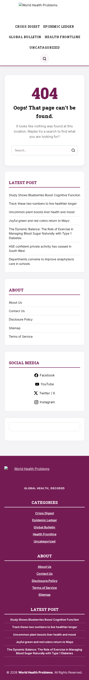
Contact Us (17, 311)
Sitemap (15, 328)
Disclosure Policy (21, 319)
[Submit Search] (73, 150)
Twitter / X (47, 393)
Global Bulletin (25, 37)
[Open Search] (44, 58)
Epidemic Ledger (58, 26)
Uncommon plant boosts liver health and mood (42, 212)
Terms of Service (21, 336)
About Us (15, 302)
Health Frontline (62, 37)
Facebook (47, 375)
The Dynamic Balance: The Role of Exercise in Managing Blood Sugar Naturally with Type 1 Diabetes (41, 233)
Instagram (47, 402)
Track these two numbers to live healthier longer (43, 203)
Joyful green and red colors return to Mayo (39, 220)
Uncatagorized (44, 47)
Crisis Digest (27, 26)
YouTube (47, 384)
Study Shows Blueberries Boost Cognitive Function (44, 195)
